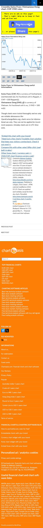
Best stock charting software (12, 296)
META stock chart (26, 501)
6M (24, 77)
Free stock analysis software (12, 302)
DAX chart (6, 281)
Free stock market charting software (15, 309)
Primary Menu (40, 3)
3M (19, 77)
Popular (4, 380)
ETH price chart (35, 486)
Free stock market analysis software (15, 307)
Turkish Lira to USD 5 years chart (14, 405)
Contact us (5, 358)
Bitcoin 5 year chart (13, 486)
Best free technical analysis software (15, 292)
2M (14, 77)
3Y (13, 81)
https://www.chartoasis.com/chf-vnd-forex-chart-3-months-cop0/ (23, 199)
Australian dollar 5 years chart (13, 384)
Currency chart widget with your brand (15, 437)
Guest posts (5, 362)
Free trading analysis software (13, 315)
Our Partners (6, 371)
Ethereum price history (21, 488)
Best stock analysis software (12, 294)
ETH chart (25, 486)
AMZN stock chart (8, 484)
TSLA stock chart (12, 511)
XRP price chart (26, 516)
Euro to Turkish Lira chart (20, 494)
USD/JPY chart (7, 270)
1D (3, 77)
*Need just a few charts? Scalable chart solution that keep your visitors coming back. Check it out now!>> (21, 142)
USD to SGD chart (8, 514)
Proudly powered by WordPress (11, 525)
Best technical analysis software (13, 298)
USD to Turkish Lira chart (25, 514)
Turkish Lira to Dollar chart (29, 511)
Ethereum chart (7, 488)
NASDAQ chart (7, 283)
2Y (8, 81)
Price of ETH (9, 505)
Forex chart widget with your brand (14, 442)
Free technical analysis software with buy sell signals (21, 313)
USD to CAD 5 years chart (12, 410)
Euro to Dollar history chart (21, 490)
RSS (5, 340)
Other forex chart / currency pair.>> (16, 153)
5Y (17, 81)
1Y (3, 81)
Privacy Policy (6, 375)
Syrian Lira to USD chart (22, 509)
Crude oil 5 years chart (10, 388)
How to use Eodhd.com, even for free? (15, 429)
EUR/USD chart (7, 268)
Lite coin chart (18, 496)
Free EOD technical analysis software (15, 300)
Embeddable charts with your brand (14, 433)
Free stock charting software (12, 304)
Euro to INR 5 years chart (11, 392)
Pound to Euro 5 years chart (12, 401)
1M (8, 77)
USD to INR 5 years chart (11, 414)
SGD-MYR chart (20, 507)
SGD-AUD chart (7, 507)
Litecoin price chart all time (18, 499)
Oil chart (5, 279)
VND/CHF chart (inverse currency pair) (17, 156)
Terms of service (7, 418)
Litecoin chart (29, 496)
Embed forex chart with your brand (14, 446)
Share (21, 31)
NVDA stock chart (12, 503)
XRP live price (14, 516)
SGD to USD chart (31, 505)
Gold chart (6, 274)
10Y (22, 81)
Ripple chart (19, 505)
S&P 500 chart (7, 277)
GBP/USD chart (7, 272)
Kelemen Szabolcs (26, 158)
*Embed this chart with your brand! (16, 136)
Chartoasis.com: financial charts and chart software (20, 367)
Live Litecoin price (12, 501)
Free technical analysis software (13, 311)
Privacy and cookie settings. (11, 458)
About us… (5, 349)
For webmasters (7, 354)
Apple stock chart (22, 484)
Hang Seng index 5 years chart (13, 397)
